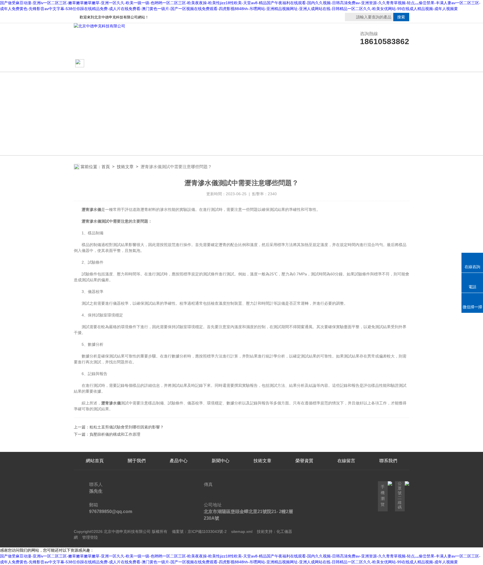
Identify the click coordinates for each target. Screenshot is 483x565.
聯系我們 (388, 63)
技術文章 (262, 63)
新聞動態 (179, 63)
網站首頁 (95, 63)
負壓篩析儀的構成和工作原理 (114, 434)
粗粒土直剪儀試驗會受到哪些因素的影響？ (126, 427)
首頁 (105, 166)
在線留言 (346, 63)
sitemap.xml (241, 531)
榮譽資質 (304, 63)
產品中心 (220, 63)
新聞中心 (220, 460)
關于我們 (137, 63)
